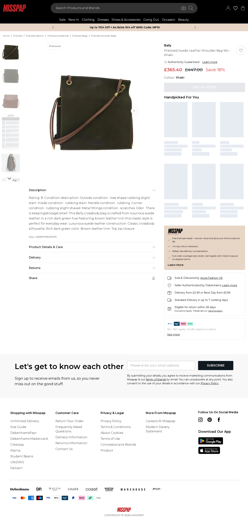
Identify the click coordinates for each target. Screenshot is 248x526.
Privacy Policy (111, 421)
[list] (92, 110)
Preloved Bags (79, 35)
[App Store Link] (210, 445)
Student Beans (21, 456)
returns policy (215, 310)
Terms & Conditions (116, 427)
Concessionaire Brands (118, 444)
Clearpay (17, 444)
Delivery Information (71, 437)
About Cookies (112, 433)
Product (107, 450)
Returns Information (71, 443)
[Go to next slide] (134, 111)
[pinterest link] (209, 419)
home (6, 35)
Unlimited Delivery (24, 421)
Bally (167, 45)
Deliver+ (16, 468)
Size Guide (18, 427)
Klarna (15, 450)
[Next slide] (195, 27)
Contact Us (64, 449)
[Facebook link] (219, 419)
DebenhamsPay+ (23, 433)
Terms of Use (110, 438)
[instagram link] (200, 419)
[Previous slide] (53, 27)
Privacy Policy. (210, 383)
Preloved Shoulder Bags (103, 35)
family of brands (156, 379)
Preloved (17, 35)
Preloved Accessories (58, 35)
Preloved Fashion (35, 35)
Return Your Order (69, 421)
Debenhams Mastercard (29, 438)
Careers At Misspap (160, 421)
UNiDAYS (17, 462)
